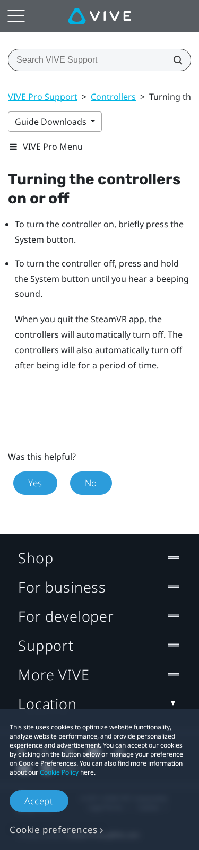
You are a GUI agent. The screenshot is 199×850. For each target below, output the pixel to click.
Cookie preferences (54, 829)
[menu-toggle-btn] (16, 16)
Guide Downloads (52, 121)
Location (47, 704)
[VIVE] (99, 16)
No (91, 483)
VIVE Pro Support (42, 96)
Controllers (113, 96)
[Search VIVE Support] (175, 60)
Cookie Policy (59, 772)
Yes (35, 483)
